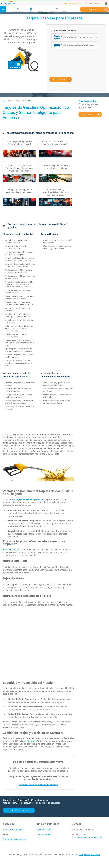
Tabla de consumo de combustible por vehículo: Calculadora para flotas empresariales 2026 (19, 328)
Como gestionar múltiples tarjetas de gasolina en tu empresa (18, 396)
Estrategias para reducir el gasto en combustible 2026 (18, 291)
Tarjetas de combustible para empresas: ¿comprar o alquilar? (20, 277)
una (28, 499)
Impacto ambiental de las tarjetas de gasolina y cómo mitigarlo (56, 402)
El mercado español (12, 549)
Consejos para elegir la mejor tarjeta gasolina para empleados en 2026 (18, 315)
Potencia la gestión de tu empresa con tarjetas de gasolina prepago (19, 402)
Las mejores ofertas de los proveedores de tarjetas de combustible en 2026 (19, 259)
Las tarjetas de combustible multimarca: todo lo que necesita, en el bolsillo (20, 265)
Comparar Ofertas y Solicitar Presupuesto (38, 784)
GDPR (5, 834)
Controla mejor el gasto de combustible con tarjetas (19, 408)
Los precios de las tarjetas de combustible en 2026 (16, 247)
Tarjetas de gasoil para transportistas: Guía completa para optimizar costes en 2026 (19, 342)
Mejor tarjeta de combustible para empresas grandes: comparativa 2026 (19, 303)
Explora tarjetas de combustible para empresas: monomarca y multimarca (18, 350)
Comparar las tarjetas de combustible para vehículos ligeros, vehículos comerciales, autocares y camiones (19, 284)
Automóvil (10, 101)
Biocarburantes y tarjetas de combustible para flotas (20, 384)
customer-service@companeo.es (87, 837)
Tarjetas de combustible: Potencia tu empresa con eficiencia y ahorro (18, 271)
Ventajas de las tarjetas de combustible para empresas (57, 241)
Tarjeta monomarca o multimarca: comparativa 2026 (17, 335)
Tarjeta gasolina (21, 101)
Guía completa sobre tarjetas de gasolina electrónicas (58, 390)
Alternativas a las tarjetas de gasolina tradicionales (57, 396)
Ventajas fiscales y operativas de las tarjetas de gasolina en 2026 (56, 384)
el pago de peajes (28, 741)
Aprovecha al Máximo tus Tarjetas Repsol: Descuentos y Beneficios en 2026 (18, 363)
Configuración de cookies (14, 839)
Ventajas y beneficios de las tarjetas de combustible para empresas (19, 253)
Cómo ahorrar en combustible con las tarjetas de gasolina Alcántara (57, 247)
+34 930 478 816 (80, 834)
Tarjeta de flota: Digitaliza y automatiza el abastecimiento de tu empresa (20, 297)
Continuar (59, 79)
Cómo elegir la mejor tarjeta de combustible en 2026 (16, 241)
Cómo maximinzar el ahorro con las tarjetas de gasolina (18, 390)
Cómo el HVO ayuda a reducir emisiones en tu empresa (20, 321)
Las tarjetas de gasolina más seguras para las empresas (19, 356)
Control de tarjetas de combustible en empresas (18, 309)
